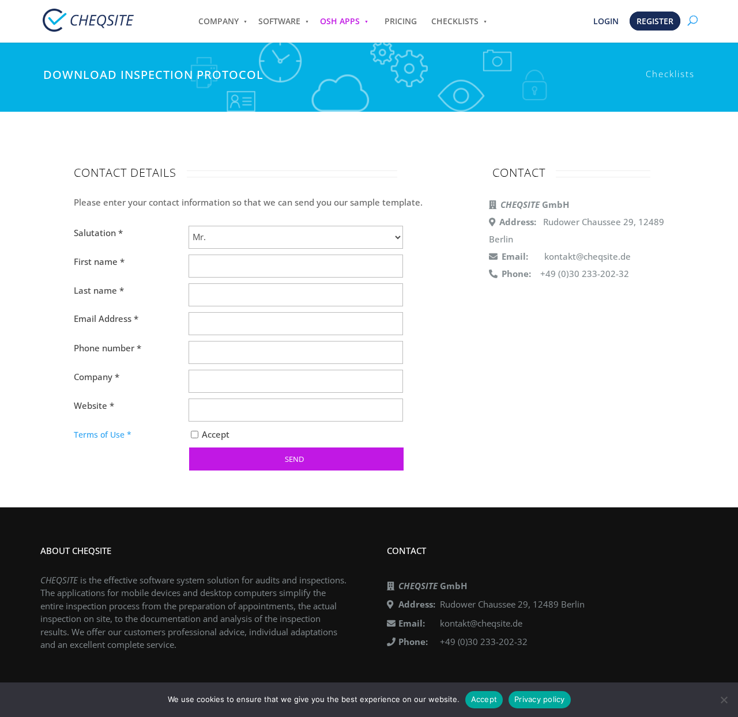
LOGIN (606, 21)
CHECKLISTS (455, 21)
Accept (215, 434)
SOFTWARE (279, 21)
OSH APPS (340, 21)
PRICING (401, 21)
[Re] (723, 699)
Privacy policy (539, 699)
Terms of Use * (102, 434)
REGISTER (655, 21)
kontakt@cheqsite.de (587, 256)
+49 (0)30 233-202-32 (484, 641)
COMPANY (218, 21)
